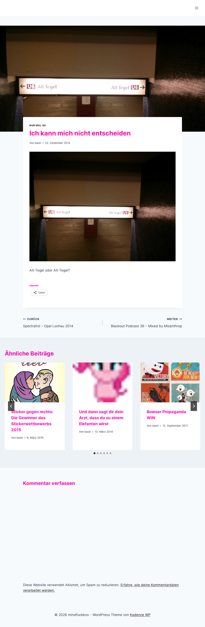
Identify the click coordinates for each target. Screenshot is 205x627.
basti (38, 142)
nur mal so (37, 125)
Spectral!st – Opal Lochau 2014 (48, 322)
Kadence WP (140, 615)
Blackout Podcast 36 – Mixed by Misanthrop (146, 322)
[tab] (94, 453)
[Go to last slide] (11, 406)
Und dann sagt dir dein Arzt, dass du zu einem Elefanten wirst (101, 417)
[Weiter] (194, 406)
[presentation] (35, 382)
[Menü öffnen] (196, 8)
